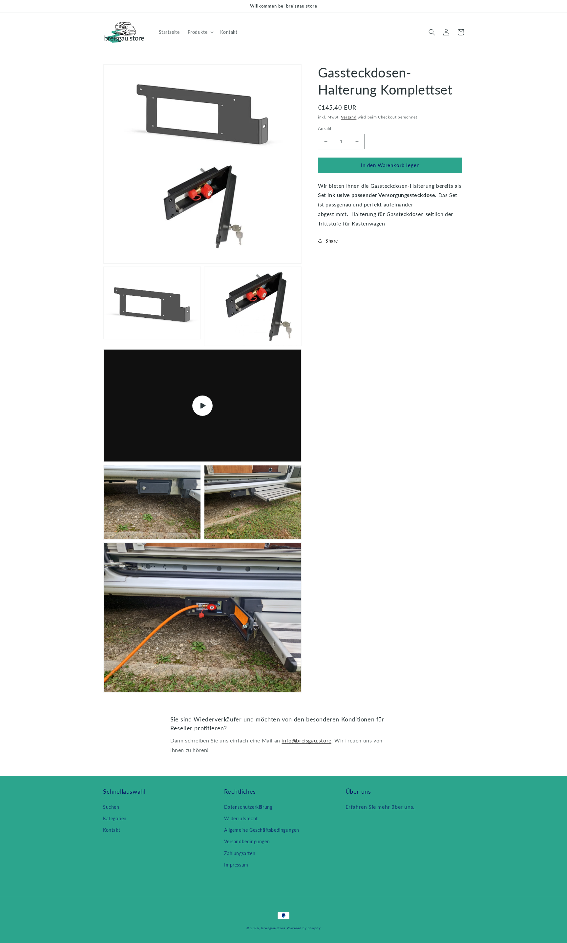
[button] (200, 32)
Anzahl (324, 128)
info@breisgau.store (306, 740)
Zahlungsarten (239, 853)
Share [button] (332, 241)
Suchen (111, 807)
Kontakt (111, 830)
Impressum (236, 865)
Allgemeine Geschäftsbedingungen (261, 830)
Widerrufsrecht (241, 818)
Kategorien (115, 818)
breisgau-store (273, 928)
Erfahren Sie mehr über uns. (380, 807)
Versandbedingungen (247, 841)
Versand (348, 117)
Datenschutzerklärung (248, 807)
